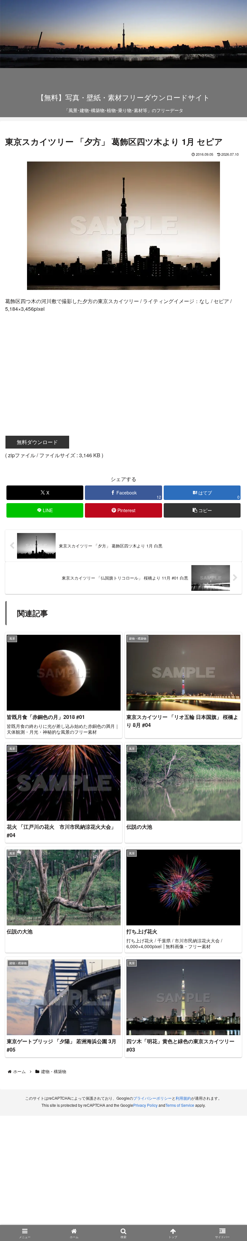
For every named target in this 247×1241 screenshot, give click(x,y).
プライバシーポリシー (152, 1098)
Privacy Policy (145, 1105)
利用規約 (183, 1098)
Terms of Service (179, 1105)
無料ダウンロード (37, 442)
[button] (202, 510)
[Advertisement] (123, 365)
